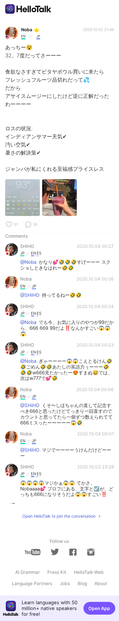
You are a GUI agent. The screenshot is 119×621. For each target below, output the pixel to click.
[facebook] (73, 552)
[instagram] (90, 552)
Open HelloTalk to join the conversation (59, 516)
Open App (99, 608)
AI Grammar (27, 572)
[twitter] (55, 552)
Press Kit (56, 572)
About (100, 583)
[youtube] (32, 552)
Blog (82, 583)
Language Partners (32, 583)
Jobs (65, 583)
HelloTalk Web (89, 572)
